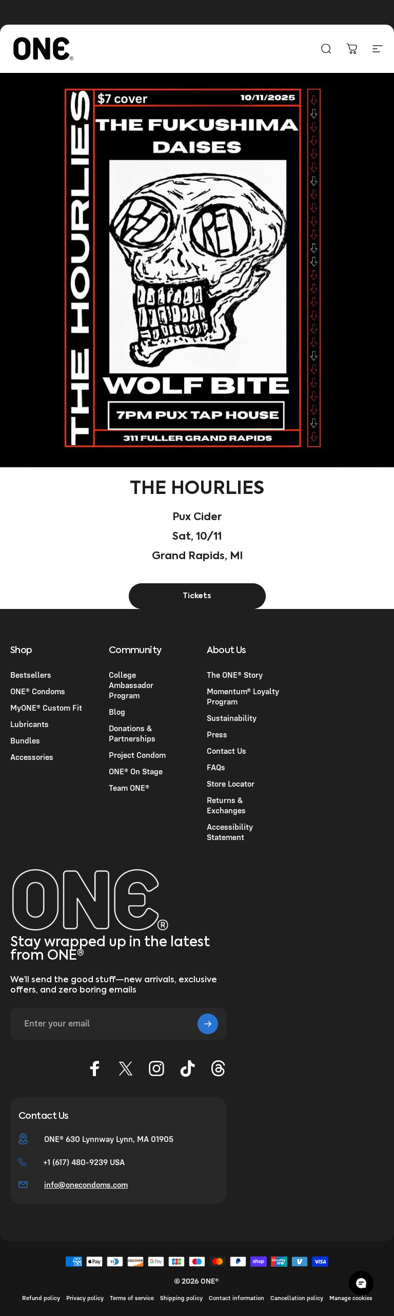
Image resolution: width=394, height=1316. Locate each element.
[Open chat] (361, 1283)
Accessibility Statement (230, 832)
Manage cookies (350, 1298)
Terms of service (132, 1298)
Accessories (31, 757)
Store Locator (230, 783)
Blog (117, 712)
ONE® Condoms (37, 691)
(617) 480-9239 (80, 1162)
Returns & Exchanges (226, 805)
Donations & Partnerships (132, 733)
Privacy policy (85, 1298)
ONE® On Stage (136, 771)
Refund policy (41, 1298)
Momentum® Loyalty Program (243, 696)
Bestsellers (30, 675)
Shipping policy (181, 1298)
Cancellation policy (296, 1298)
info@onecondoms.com (86, 1184)
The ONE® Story (235, 675)
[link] (197, 596)
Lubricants (29, 724)
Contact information (236, 1298)
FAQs (216, 767)
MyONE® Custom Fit (46, 707)
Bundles (25, 740)
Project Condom (137, 755)
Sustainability (232, 718)
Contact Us (226, 751)
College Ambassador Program (131, 685)
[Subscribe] (208, 1024)
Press (217, 734)
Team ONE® (129, 788)
